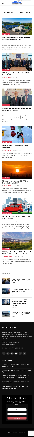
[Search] (31, 3)
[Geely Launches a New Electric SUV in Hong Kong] (17, 134)
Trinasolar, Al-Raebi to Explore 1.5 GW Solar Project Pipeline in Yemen (21, 291)
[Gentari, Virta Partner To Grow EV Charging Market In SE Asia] (17, 205)
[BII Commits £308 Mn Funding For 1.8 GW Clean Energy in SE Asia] (17, 97)
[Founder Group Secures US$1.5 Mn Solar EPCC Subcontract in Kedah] (6, 281)
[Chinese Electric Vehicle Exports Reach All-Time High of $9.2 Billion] (6, 314)
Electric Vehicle (7, 142)
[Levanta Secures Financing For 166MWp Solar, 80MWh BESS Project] (17, 26)
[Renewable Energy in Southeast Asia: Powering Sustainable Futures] (17, 3)
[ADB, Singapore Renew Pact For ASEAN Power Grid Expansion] (17, 62)
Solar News (6, 34)
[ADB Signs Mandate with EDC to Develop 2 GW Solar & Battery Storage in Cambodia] (17, 240)
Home (3, 8)
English (21, 1)
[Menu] (3, 3)
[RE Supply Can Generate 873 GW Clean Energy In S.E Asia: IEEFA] (17, 170)
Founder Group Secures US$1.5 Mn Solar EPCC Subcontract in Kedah (21, 280)
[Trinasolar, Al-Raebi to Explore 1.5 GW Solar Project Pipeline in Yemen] (6, 291)
